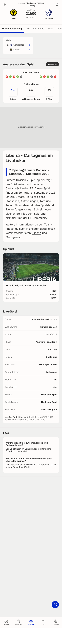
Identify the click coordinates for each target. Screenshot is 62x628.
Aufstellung (38, 28)
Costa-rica (51, 357)
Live (27, 28)
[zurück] (5, 4)
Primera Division (48, 327)
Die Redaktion (16, 417)
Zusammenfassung (12, 28)
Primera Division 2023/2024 (31, 3)
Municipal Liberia (48, 364)
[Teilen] (57, 4)
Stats (50, 28)
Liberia (37, 232)
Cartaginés (13, 237)
